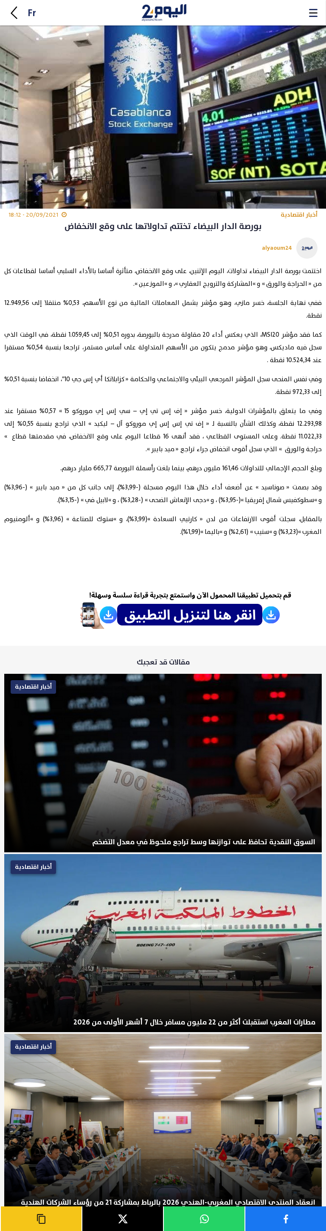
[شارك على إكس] (122, 1218)
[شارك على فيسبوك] (285, 1218)
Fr (32, 13)
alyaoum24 (277, 248)
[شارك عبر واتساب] (203, 1218)
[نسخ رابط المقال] (41, 1218)
